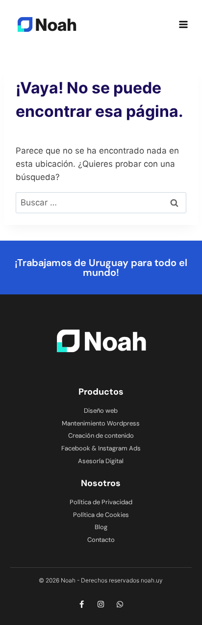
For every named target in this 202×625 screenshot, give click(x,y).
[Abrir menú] (183, 24)
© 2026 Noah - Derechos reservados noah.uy (101, 580)
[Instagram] (100, 604)
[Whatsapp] (120, 604)
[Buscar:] (101, 202)
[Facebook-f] (81, 604)
